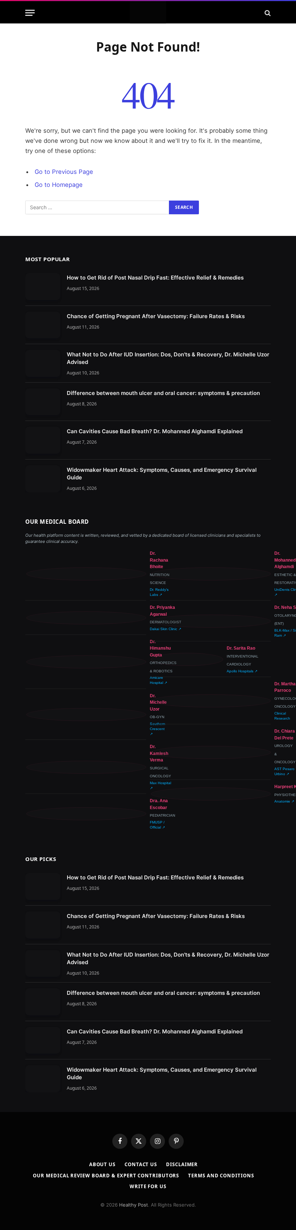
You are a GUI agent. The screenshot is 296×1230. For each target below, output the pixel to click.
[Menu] (30, 13)
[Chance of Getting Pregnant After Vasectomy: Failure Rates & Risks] (42, 325)
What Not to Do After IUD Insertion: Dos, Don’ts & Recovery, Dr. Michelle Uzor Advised (168, 358)
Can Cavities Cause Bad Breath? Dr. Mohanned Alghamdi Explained (155, 431)
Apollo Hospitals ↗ (242, 671)
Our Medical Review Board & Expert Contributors (106, 1175)
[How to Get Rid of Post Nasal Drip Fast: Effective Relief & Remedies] (42, 286)
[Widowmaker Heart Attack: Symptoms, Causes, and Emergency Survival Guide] (42, 478)
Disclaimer (182, 1164)
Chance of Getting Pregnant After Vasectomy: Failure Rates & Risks (156, 316)
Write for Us (148, 1186)
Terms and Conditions (221, 1175)
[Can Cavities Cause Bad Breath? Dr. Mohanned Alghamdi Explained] (42, 440)
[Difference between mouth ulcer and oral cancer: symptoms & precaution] (42, 402)
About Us (102, 1164)
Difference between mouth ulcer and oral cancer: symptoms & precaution (163, 393)
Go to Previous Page (64, 171)
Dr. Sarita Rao (241, 648)
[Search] (267, 13)
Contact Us (141, 1164)
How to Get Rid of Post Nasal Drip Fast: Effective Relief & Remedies (155, 277)
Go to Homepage (59, 184)
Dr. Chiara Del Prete (284, 734)
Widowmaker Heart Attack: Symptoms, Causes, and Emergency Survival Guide (162, 473)
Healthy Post (133, 1205)
